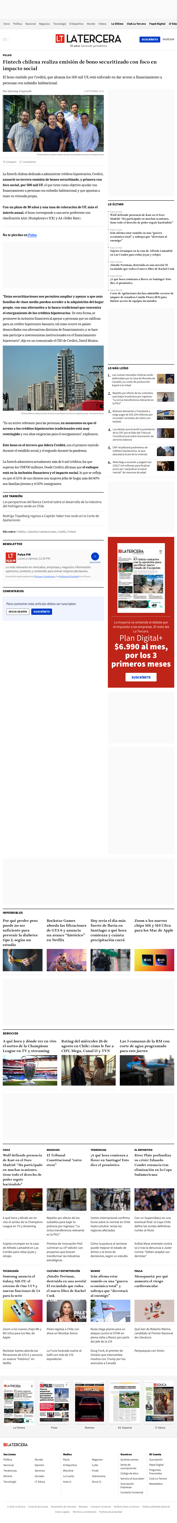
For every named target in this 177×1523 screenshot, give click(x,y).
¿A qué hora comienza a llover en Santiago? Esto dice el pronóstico (140, 281)
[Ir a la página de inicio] (88, 39)
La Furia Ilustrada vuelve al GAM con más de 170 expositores (64, 1355)
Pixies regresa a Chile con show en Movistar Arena (63, 1331)
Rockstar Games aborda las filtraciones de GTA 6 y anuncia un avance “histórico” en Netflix (66, 930)
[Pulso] (54, 1422)
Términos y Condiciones (44, 576)
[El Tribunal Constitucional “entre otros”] (66, 1199)
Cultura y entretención (63, 1271)
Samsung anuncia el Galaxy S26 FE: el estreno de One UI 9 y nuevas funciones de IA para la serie (21, 1286)
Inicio (6, 24)
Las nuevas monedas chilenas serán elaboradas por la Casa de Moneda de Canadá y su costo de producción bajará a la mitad (133, 380)
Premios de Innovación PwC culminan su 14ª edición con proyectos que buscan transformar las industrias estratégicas (65, 1252)
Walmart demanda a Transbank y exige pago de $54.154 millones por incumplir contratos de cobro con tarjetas (133, 416)
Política (17, 24)
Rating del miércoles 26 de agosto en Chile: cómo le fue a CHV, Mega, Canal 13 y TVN (87, 1046)
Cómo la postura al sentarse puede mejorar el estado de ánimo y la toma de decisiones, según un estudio (109, 1250)
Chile (6, 1150)
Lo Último (117, 24)
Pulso (7, 55)
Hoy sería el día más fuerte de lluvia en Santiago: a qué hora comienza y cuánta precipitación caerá (109, 930)
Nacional (30, 24)
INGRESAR (168, 39)
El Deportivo (76, 24)
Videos (102, 24)
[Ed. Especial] (124, 1422)
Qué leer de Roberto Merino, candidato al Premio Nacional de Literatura (153, 1333)
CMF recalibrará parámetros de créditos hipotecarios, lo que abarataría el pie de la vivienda (130, 451)
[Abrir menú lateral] (6, 39)
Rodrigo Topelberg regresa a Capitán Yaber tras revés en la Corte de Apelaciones (51, 518)
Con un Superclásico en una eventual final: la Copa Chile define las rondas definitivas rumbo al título (152, 1224)
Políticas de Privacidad (69, 576)
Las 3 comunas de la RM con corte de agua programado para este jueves (145, 1046)
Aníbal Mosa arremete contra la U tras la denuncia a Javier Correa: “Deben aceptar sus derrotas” (153, 1250)
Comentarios (29, 161)
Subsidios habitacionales (42, 531)
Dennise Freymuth (20, 91)
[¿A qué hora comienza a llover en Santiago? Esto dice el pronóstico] (110, 1199)
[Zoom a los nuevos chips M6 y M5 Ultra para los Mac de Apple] (154, 960)
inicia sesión (18, 611)
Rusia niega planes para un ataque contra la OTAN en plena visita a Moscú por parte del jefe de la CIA (110, 1335)
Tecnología (59, 24)
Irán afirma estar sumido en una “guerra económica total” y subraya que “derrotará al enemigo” (138, 237)
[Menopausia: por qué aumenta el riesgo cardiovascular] (154, 1311)
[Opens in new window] (89, 1422)
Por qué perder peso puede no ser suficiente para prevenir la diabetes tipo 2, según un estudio (20, 933)
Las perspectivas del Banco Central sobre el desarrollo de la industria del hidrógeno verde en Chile (52, 504)
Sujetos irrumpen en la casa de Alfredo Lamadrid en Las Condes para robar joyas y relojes (141, 253)
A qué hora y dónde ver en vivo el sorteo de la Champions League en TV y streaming (29, 1046)
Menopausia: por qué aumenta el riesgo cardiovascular (151, 1281)
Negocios (44, 24)
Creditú (62, 531)
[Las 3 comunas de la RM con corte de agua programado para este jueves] (147, 1070)
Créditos (21, 531)
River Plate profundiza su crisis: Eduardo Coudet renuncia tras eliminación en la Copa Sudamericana (153, 1165)
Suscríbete (42, 611)
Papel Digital (157, 24)
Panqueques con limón (149, 1351)
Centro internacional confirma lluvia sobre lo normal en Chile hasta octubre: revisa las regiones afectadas (110, 1224)
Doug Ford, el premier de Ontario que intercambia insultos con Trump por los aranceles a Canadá (108, 1357)
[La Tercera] (19, 1424)
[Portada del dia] (141, 611)
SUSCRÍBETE (141, 677)
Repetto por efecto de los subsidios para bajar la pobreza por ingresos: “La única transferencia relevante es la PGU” (133, 398)
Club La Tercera (136, 24)
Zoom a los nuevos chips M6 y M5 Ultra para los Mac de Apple (153, 926)
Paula (138, 1271)
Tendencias (98, 1150)
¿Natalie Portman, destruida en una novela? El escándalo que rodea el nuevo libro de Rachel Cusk (142, 267)
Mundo (91, 24)
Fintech (71, 531)
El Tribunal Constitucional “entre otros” (64, 1160)
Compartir (11, 161)
